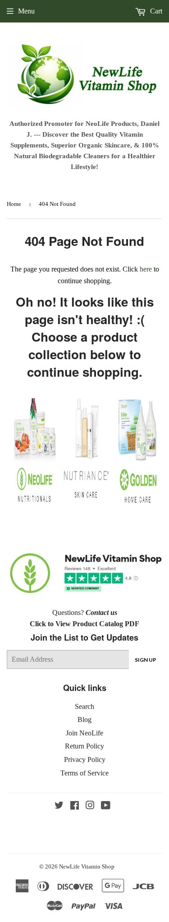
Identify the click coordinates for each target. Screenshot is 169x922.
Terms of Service (84, 773)
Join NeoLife (84, 733)
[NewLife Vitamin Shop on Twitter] (59, 806)
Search (84, 706)
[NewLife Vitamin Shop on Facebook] (74, 806)
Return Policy (84, 746)
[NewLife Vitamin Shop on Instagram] (90, 806)
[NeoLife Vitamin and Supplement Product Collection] (34, 504)
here (146, 269)
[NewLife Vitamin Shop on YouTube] (105, 806)
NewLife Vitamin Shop (86, 866)
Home (14, 203)
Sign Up (145, 659)
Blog (84, 719)
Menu (26, 11)
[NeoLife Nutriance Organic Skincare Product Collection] (86, 499)
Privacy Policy (84, 759)
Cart (155, 11)
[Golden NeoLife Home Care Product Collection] (137, 504)
